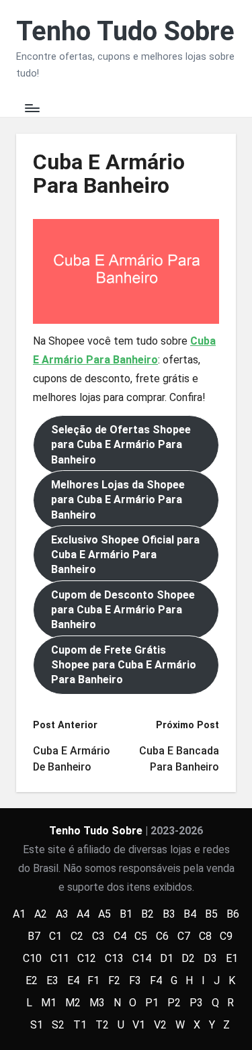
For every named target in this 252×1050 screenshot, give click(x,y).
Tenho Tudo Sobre (125, 31)
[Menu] (31, 108)
